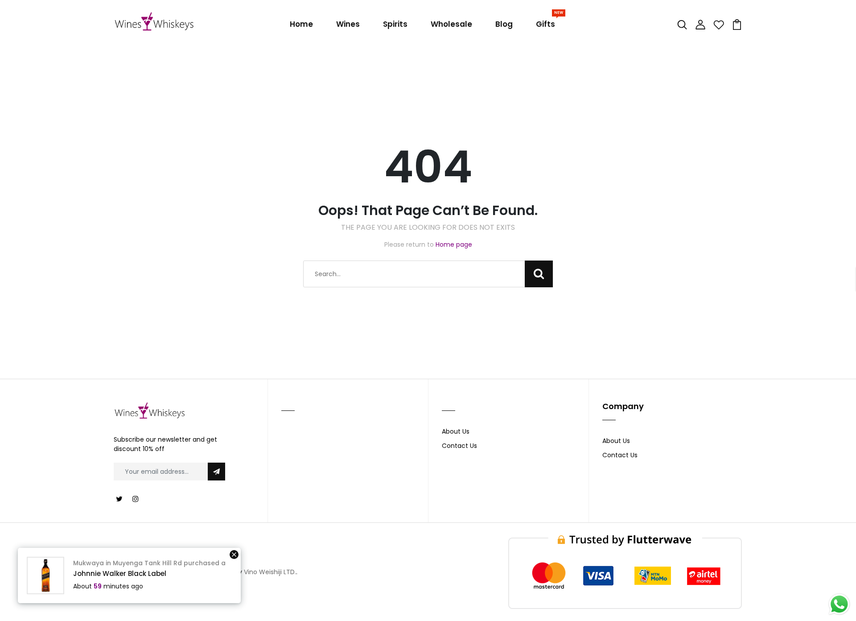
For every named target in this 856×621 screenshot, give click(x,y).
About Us (455, 431)
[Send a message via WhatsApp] (839, 604)
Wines (348, 24)
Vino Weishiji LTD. (270, 571)
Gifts (547, 22)
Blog (504, 24)
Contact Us (459, 445)
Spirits (395, 24)
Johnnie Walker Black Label (119, 573)
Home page (454, 244)
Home (301, 24)
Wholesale (451, 24)
